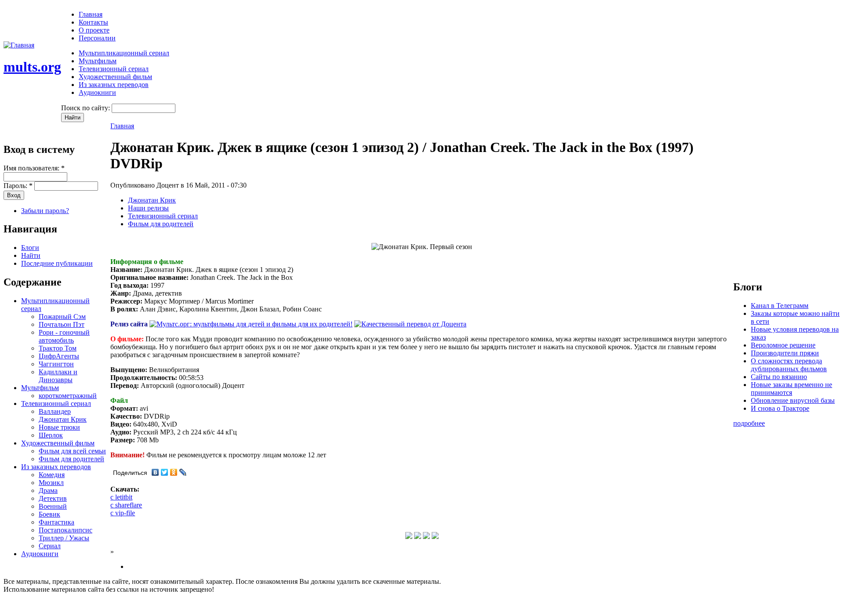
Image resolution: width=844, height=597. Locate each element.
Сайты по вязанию (779, 376)
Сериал (50, 546)
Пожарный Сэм (62, 316)
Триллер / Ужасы (64, 538)
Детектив (53, 498)
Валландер (55, 411)
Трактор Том (57, 348)
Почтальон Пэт (61, 324)
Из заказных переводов (114, 84)
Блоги (30, 247)
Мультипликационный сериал (124, 53)
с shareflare (126, 505)
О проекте (94, 30)
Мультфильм (97, 61)
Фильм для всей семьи (72, 451)
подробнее (749, 423)
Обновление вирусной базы (793, 400)
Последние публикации (57, 263)
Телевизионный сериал (114, 68)
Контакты (93, 22)
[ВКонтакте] (155, 472)
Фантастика (56, 522)
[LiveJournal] (183, 472)
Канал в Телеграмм (779, 305)
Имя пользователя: (34, 168)
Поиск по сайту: (86, 108)
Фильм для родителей (71, 459)
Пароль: (18, 185)
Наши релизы (148, 208)
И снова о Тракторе (780, 408)
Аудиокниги (97, 92)
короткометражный (68, 395)
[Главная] (19, 45)
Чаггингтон (56, 364)
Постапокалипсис (65, 530)
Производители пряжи (785, 353)
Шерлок (51, 435)
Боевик (49, 514)
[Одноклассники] (173, 472)
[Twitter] (164, 472)
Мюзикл (51, 482)
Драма (48, 490)
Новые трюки (59, 427)
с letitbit (121, 497)
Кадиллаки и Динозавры (58, 376)
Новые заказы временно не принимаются (791, 388)
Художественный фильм (115, 76)
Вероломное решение (783, 345)
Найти (30, 255)
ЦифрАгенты (59, 356)
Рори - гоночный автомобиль (64, 336)
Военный (53, 506)
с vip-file (122, 513)
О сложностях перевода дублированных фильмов (789, 365)
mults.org (32, 67)
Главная (90, 14)
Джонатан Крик (63, 419)
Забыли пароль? (45, 210)
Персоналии (97, 38)
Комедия (52, 474)
